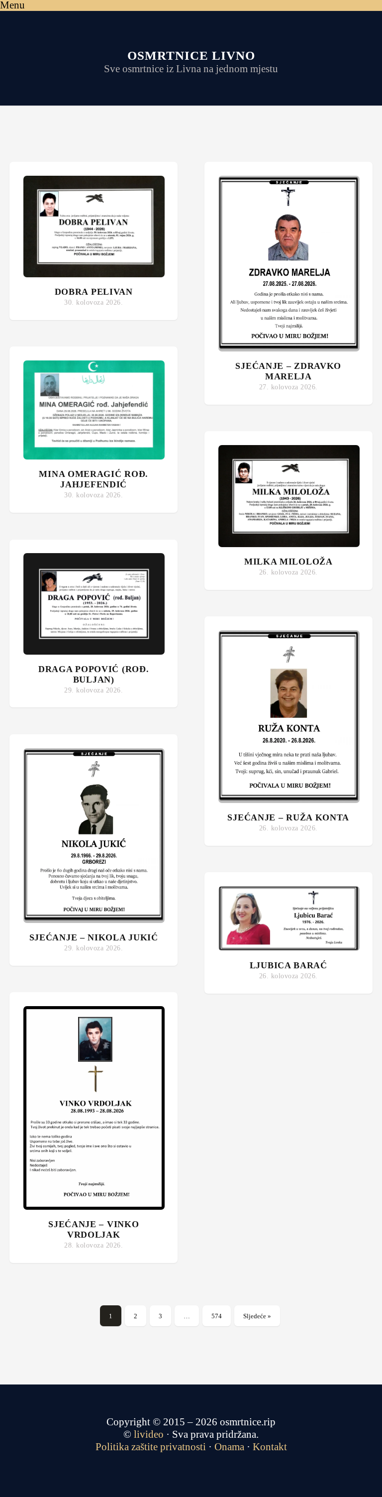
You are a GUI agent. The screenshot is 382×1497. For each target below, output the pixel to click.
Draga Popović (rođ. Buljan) (93, 674)
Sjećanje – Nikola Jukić (93, 937)
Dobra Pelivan (94, 292)
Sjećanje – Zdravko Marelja (288, 371)
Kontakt (270, 1447)
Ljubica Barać (288, 965)
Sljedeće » (257, 1316)
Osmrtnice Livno (191, 55)
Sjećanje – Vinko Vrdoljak (93, 1229)
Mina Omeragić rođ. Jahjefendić (93, 479)
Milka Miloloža (288, 562)
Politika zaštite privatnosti (151, 1447)
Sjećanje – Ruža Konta (288, 817)
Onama (229, 1447)
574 (216, 1316)
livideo (150, 1434)
